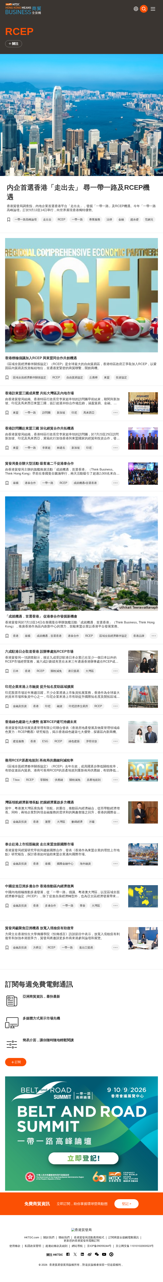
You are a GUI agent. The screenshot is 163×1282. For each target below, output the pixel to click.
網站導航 (77, 1245)
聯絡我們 (64, 1237)
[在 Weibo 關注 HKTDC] (90, 1254)
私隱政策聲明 (33, 1245)
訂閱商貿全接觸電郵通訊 (123, 1237)
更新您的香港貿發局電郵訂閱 (82, 1240)
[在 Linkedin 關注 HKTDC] (82, 1254)
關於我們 (48, 1237)
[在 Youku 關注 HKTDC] (111, 1254)
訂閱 (18, 1062)
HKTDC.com (31, 1237)
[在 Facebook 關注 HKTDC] (68, 1254)
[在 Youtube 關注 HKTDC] (104, 1254)
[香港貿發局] (81, 1230)
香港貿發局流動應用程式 (89, 1237)
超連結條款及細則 (56, 1245)
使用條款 (14, 1245)
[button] (153, 9)
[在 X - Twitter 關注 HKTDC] (75, 1254)
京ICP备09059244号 (99, 1245)
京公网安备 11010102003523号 (135, 1245)
